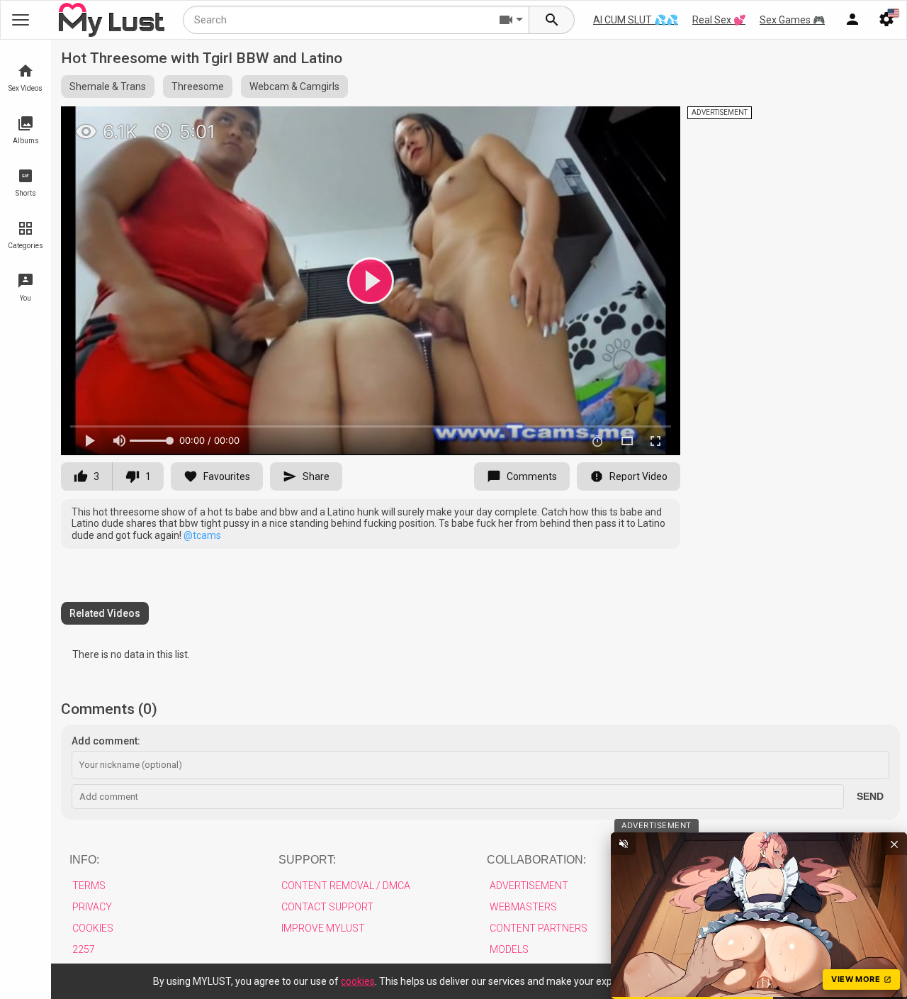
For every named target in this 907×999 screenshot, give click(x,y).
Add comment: (106, 741)
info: (84, 860)
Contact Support (327, 907)
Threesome (197, 86)
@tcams (202, 535)
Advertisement (529, 885)
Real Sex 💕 (718, 20)
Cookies (92, 928)
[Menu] (852, 20)
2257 (83, 949)
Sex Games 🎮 (792, 20)
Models (509, 949)
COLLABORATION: (536, 860)
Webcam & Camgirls (294, 86)
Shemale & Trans (107, 86)
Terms (89, 885)
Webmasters (523, 907)
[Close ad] (894, 843)
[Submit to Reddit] (623, 123)
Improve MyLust (323, 928)
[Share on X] (654, 123)
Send (870, 796)
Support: (307, 860)
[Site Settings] (886, 20)
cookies (358, 981)
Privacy (92, 907)
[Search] (552, 20)
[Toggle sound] (623, 843)
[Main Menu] (20, 20)
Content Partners (538, 928)
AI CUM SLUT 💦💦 (635, 20)
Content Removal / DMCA (345, 885)
